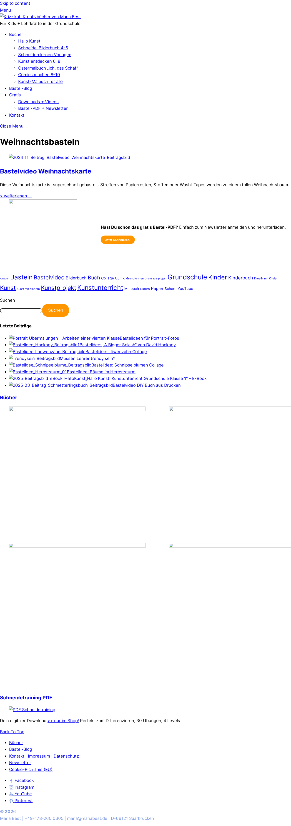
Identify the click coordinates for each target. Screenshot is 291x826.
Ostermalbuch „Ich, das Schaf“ (48, 67)
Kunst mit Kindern (28, 289)
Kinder (217, 277)
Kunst (8, 287)
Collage (107, 278)
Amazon (4, 278)
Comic (120, 278)
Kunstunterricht (100, 287)
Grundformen (135, 278)
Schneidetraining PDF (26, 697)
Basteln (21, 277)
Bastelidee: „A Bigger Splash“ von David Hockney (128, 344)
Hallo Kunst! (30, 40)
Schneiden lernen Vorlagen (44, 54)
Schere (170, 288)
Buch (94, 277)
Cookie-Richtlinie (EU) (31, 769)
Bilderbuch (76, 277)
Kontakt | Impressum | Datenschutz (44, 755)
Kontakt (16, 115)
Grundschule (187, 277)
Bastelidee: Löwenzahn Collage (116, 351)
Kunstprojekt (58, 287)
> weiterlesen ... (16, 195)
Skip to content (15, 3)
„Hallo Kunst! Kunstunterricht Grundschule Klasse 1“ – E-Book (146, 378)
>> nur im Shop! (63, 720)
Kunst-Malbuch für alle (40, 81)
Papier (157, 288)
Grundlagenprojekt (155, 278)
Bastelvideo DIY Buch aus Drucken (147, 385)
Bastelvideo (49, 277)
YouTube (185, 288)
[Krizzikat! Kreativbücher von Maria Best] (40, 16)
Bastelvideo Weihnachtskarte (45, 171)
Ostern (145, 289)
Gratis (15, 94)
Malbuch (131, 288)
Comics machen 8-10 (39, 74)
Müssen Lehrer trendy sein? (87, 358)
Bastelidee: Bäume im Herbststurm (101, 371)
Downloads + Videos (38, 101)
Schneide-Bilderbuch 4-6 (43, 47)
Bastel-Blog (20, 88)
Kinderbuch (240, 278)
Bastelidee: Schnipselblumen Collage (127, 364)
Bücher (16, 34)
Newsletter (20, 762)
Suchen (7, 300)
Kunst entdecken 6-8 (39, 61)
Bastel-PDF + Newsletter (43, 108)
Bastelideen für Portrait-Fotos (149, 338)
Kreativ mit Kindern (266, 278)
